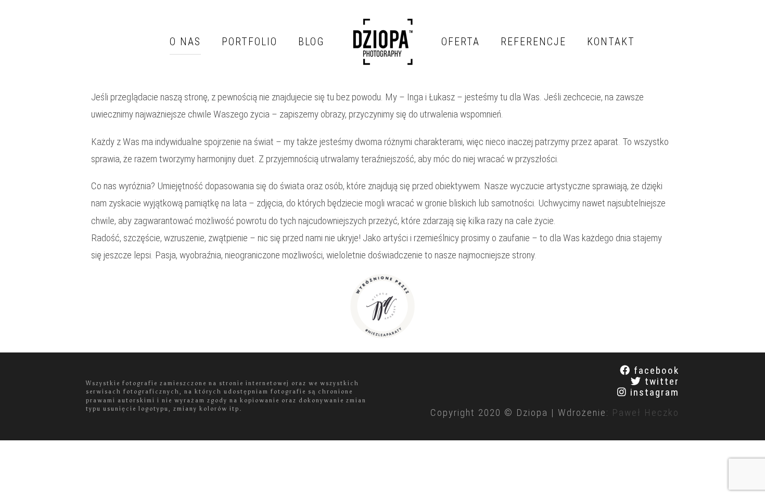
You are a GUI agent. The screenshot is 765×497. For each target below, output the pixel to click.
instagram (648, 392)
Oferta (460, 41)
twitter (655, 381)
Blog (311, 41)
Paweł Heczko (645, 412)
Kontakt (611, 41)
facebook (649, 370)
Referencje (533, 41)
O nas (185, 41)
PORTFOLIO (249, 41)
